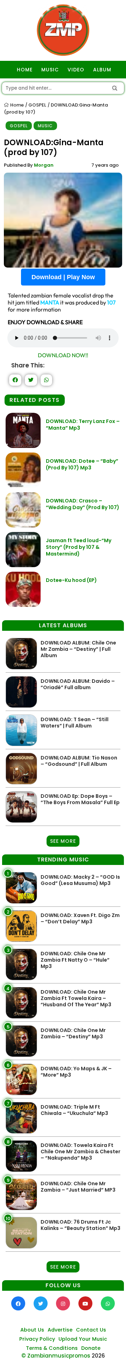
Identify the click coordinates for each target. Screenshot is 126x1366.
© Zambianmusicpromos (55, 1355)
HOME (25, 69)
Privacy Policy (37, 1338)
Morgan (44, 165)
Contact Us (91, 1329)
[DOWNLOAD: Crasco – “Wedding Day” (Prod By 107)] (23, 525)
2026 (98, 1355)
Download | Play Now (63, 277)
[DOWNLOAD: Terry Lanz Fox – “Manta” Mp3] (23, 446)
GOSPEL (37, 105)
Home (16, 105)
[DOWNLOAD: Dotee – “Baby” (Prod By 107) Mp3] (23, 486)
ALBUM (102, 69)
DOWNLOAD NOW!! (63, 355)
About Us (32, 1329)
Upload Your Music (82, 1338)
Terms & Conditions (52, 1348)
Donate (90, 1348)
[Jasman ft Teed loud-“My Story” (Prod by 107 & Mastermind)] (23, 565)
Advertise (60, 1329)
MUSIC (50, 69)
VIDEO (76, 69)
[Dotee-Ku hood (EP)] (23, 605)
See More (63, 841)
